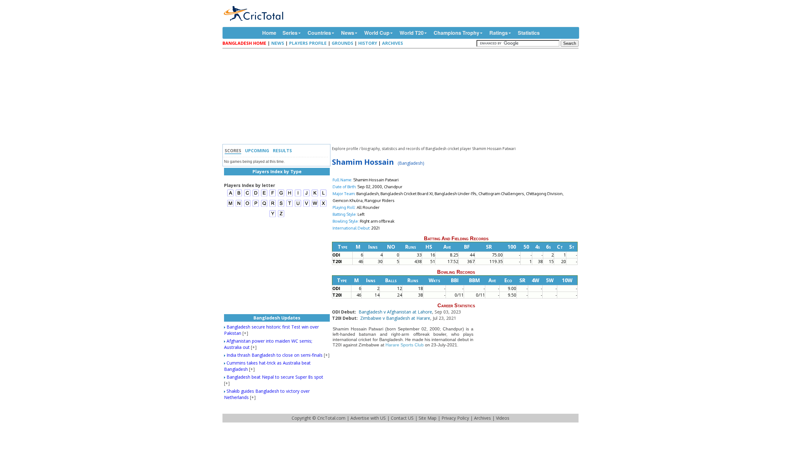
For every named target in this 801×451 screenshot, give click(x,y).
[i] (298, 196)
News (347, 32)
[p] (256, 206)
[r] (272, 206)
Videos (502, 418)
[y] (272, 216)
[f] (272, 196)
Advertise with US (368, 418)
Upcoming (257, 150)
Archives (392, 43)
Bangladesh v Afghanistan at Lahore (395, 312)
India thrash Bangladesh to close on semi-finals (275, 355)
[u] (298, 206)
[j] (306, 196)
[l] (323, 196)
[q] (264, 206)
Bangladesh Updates (276, 318)
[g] (281, 196)
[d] (256, 196)
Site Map (427, 418)
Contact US (402, 418)
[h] (289, 196)
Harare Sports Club (404, 344)
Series (290, 32)
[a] (230, 196)
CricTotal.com (331, 418)
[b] (239, 196)
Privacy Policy (455, 418)
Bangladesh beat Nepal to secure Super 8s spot (275, 377)
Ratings (498, 32)
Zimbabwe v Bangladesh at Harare (395, 318)
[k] (315, 196)
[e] (264, 196)
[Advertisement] (402, 97)
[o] (247, 206)
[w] (315, 206)
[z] (281, 216)
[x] (323, 206)
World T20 (412, 32)
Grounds (342, 43)
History (367, 43)
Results (282, 150)
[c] (247, 196)
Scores (233, 150)
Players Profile (308, 43)
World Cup (377, 32)
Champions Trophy (456, 32)
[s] (281, 206)
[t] (289, 206)
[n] (239, 206)
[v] (306, 206)
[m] (230, 206)
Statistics (529, 32)
